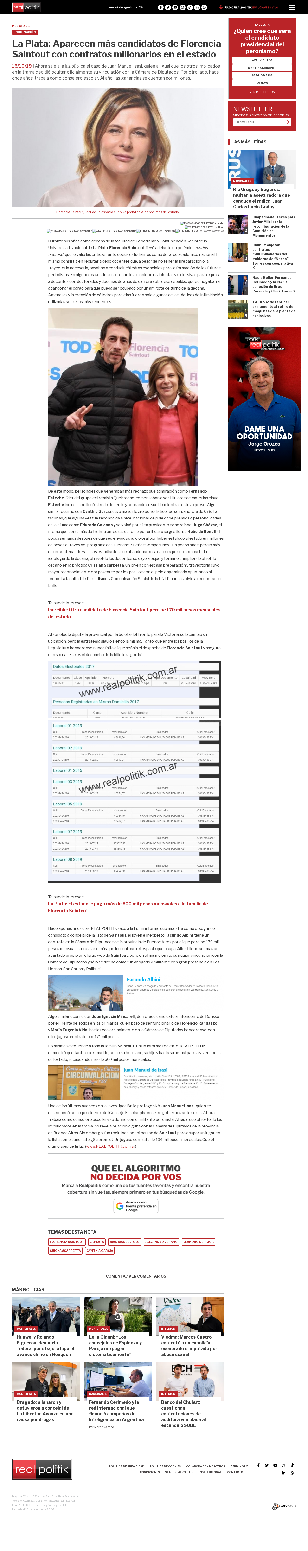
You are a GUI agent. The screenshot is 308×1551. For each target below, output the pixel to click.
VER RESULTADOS (262, 92)
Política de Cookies (165, 1466)
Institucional (210, 1472)
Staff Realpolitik (179, 1472)
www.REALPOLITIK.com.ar (110, 1146)
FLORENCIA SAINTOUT (67, 1242)
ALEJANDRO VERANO (161, 1242)
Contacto (235, 1472)
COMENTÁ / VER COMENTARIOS (136, 1276)
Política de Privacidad (126, 1466)
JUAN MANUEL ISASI (125, 1242)
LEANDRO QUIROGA (198, 1242)
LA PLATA (97, 1242)
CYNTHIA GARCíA (100, 1251)
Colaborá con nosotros (205, 1466)
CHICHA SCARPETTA (65, 1251)
